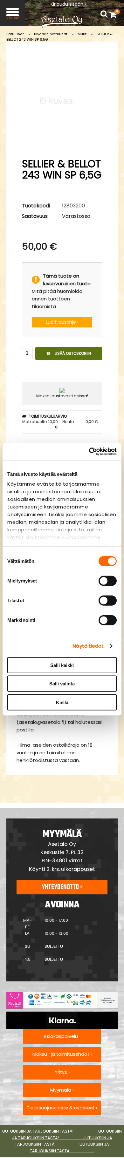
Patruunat (15, 34)
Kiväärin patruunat (50, 34)
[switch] (108, 581)
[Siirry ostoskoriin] (114, 14)
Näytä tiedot (88, 646)
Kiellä (62, 702)
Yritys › (62, 1072)
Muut (82, 34)
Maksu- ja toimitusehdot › (62, 1054)
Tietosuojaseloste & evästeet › (62, 1108)
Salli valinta (62, 683)
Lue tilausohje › (62, 322)
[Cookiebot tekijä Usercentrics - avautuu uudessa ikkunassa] (89, 452)
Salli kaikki (62, 665)
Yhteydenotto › (62, 887)
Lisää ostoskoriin (73, 353)
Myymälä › (62, 1090)
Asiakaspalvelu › (62, 1036)
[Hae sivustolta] (103, 14)
